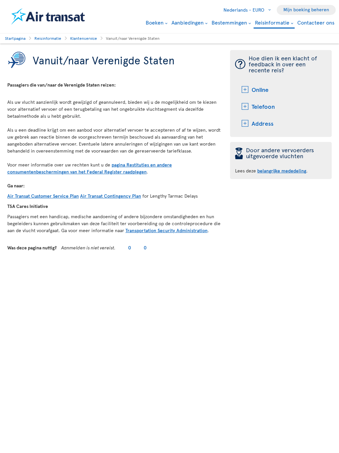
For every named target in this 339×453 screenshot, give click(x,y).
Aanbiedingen (187, 22)
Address (262, 123)
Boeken (154, 22)
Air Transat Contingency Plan (110, 196)
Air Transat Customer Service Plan (43, 196)
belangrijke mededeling (281, 170)
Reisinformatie (272, 23)
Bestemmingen (229, 22)
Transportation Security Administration (166, 230)
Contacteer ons (315, 22)
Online (260, 89)
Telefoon (263, 106)
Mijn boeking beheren (306, 9)
